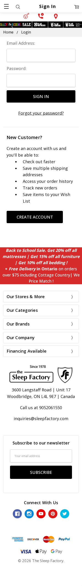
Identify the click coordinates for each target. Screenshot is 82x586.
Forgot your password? (41, 113)
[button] (26, 16)
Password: (16, 68)
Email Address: (21, 43)
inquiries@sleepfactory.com (41, 418)
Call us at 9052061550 (41, 407)
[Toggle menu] (6, 6)
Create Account (35, 217)
